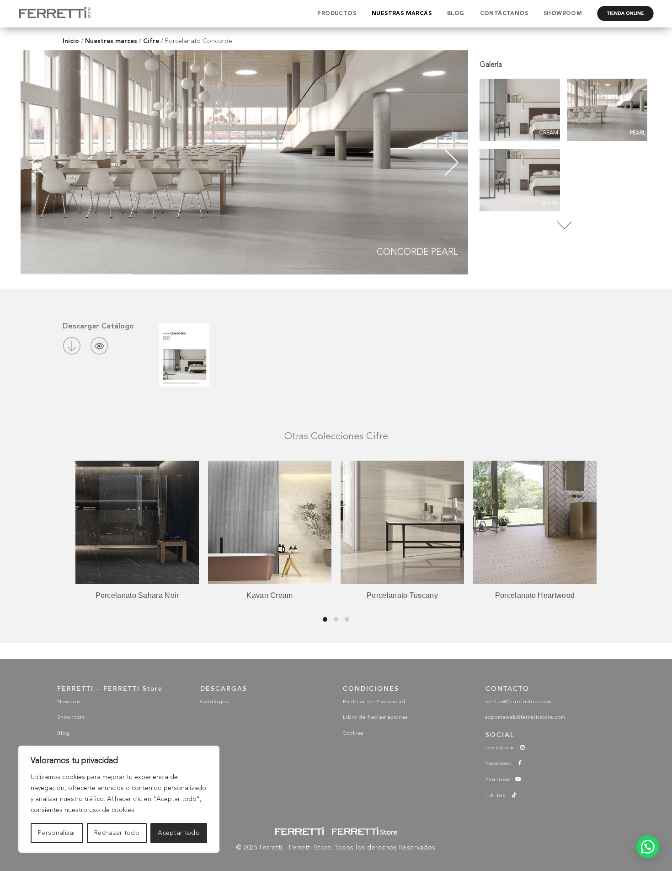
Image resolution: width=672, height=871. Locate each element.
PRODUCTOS (336, 13)
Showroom (71, 717)
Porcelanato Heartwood (535, 595)
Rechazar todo (116, 833)
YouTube (500, 779)
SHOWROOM (563, 13)
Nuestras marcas (111, 41)
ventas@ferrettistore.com (518, 701)
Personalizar (57, 833)
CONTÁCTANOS (504, 13)
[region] (118, 799)
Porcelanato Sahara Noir (137, 595)
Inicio (71, 41)
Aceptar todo (179, 833)
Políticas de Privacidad (374, 701)
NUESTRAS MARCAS (402, 13)
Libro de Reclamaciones (375, 717)
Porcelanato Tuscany (402, 595)
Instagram (502, 748)
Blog (63, 733)
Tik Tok (498, 795)
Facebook (501, 763)
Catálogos (214, 701)
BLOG (455, 13)
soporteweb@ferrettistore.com (525, 717)
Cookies (353, 733)
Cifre (151, 41)
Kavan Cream (269, 595)
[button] (647, 846)
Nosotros (68, 701)
